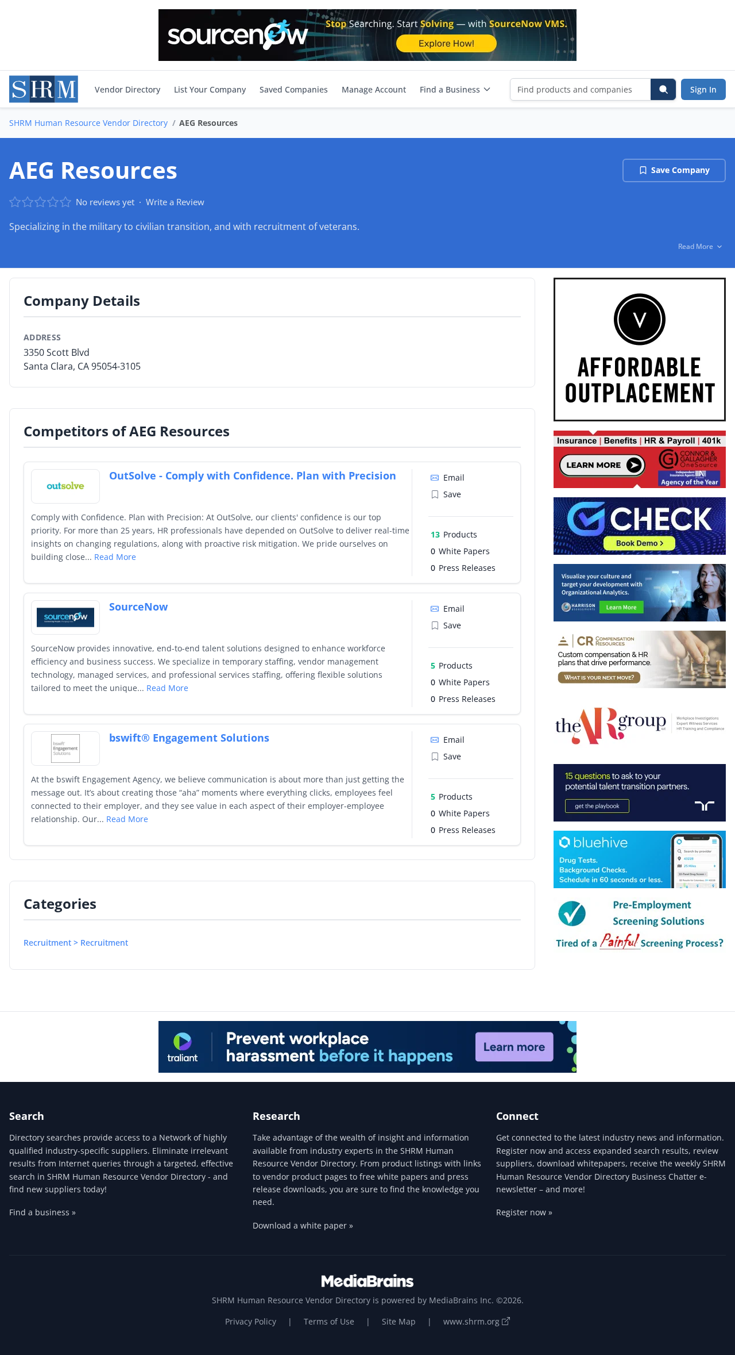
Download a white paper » (303, 1225)
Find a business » (42, 1212)
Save (452, 494)
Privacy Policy (250, 1321)
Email (454, 477)
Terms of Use (329, 1321)
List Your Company (210, 89)
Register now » (524, 1212)
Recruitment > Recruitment (76, 942)
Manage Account (374, 89)
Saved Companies (294, 89)
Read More (115, 556)
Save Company (680, 169)
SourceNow (138, 606)
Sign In (703, 89)
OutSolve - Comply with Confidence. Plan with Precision (252, 475)
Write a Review (175, 202)
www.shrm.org (472, 1321)
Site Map (399, 1321)
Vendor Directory (127, 89)
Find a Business (450, 89)
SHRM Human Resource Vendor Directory (88, 122)
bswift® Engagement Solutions (189, 737)
